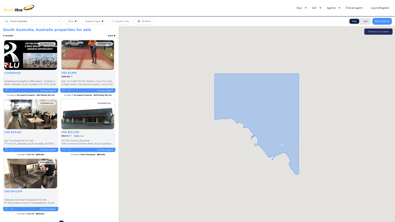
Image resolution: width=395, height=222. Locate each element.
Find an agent (354, 7)
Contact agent (48, 90)
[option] (30, 55)
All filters (146, 21)
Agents (331, 7)
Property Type (92, 21)
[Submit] (6, 21)
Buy (299, 7)
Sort (111, 35)
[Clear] (58, 21)
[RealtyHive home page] (51, 8)
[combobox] (32, 21)
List (365, 21)
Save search (382, 21)
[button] (282, 146)
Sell (314, 7)
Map (354, 21)
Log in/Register (380, 7)
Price (71, 21)
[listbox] (30, 55)
